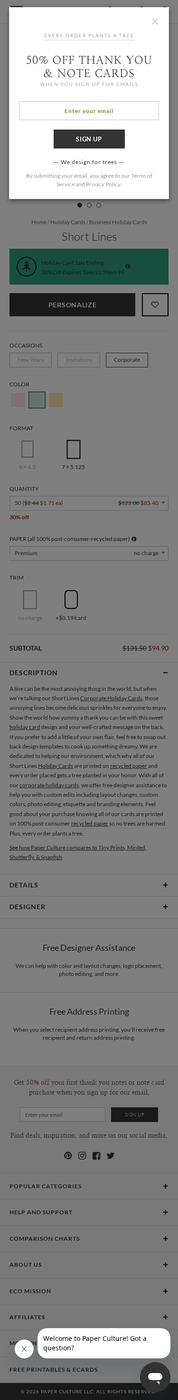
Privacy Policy (103, 184)
